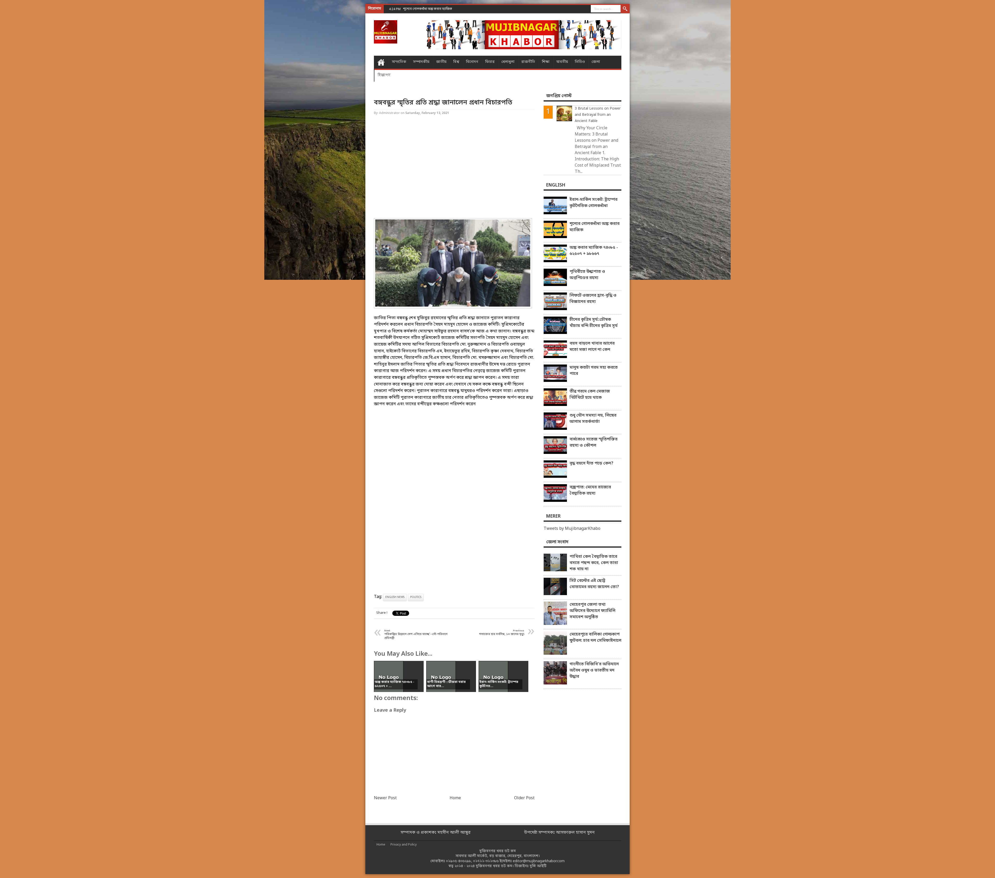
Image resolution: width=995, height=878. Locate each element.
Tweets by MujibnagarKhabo (572, 529)
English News (394, 597)
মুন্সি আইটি (538, 866)
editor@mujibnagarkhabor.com (539, 861)
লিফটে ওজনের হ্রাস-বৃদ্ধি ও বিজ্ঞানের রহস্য (593, 299)
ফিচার (490, 62)
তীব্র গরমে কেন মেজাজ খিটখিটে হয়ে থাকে (590, 395)
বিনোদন (472, 62)
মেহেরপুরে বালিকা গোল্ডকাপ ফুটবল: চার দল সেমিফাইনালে (595, 638)
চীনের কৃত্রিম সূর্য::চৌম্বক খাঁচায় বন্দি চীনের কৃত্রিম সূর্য (593, 323)
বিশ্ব (456, 62)
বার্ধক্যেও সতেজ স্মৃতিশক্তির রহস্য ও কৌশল (593, 442)
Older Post (524, 798)
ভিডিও (580, 62)
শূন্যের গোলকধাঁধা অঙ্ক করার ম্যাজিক (595, 227)
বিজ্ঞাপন (384, 75)
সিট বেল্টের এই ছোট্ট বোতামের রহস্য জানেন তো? (594, 584)
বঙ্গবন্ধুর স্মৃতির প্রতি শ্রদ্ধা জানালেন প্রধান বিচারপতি (443, 102)
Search (625, 9)
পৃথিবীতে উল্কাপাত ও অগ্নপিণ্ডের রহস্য (587, 275)
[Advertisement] (20, 83)
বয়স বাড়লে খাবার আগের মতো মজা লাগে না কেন (592, 347)
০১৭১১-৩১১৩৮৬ (486, 861)
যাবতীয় (562, 62)
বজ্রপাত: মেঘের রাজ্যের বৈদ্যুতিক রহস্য (590, 490)
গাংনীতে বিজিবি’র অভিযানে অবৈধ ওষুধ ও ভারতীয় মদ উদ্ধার (594, 670)
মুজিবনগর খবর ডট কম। (495, 866)
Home (381, 62)
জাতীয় (441, 62)
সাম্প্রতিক (399, 62)
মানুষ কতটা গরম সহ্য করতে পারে (594, 371)
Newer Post (385, 798)
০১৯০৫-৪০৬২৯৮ (458, 861)
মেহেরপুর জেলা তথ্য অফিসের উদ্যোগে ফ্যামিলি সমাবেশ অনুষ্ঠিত (592, 611)
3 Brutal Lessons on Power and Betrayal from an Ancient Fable (598, 115)
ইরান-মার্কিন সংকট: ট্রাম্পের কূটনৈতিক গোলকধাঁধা (593, 203)
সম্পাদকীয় (421, 62)
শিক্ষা (546, 62)
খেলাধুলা (508, 62)
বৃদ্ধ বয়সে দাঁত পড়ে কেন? (591, 463)
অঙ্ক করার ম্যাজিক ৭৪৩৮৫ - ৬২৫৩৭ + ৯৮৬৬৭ (433, 9)
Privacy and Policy (403, 845)
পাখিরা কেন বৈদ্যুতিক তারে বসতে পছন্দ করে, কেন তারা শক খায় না (594, 563)
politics (415, 597)
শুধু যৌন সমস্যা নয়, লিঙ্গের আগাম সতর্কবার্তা (593, 419)
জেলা (596, 62)
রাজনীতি (528, 62)
